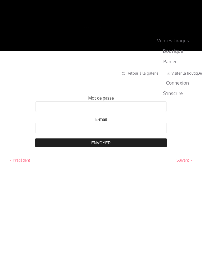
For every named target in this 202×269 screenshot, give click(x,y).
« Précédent (20, 160)
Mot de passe (101, 98)
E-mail (101, 119)
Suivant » (184, 160)
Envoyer (101, 143)
